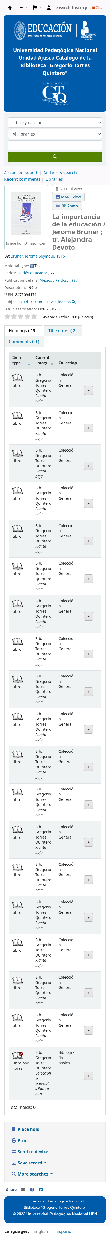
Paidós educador (32, 273)
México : (47, 280)
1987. (74, 280)
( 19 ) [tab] (23, 331)
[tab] (63, 330)
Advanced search (21, 173)
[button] (23, 7)
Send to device (32, 1152)
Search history (71, 8)
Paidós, (61, 280)
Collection (67, 363)
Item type (16, 360)
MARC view (70, 197)
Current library (42, 360)
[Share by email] (23, 1189)
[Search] (55, 157)
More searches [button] (33, 1174)
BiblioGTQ (10, 8)
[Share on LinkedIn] (41, 1189)
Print (22, 1141)
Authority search (60, 173)
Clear (99, 7)
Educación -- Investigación (47, 302)
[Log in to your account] (49, 7)
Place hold (28, 1129)
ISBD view (69, 205)
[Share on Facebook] (32, 1189)
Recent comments (22, 179)
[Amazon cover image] (26, 213)
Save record (30, 1163)
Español (65, 1231)
